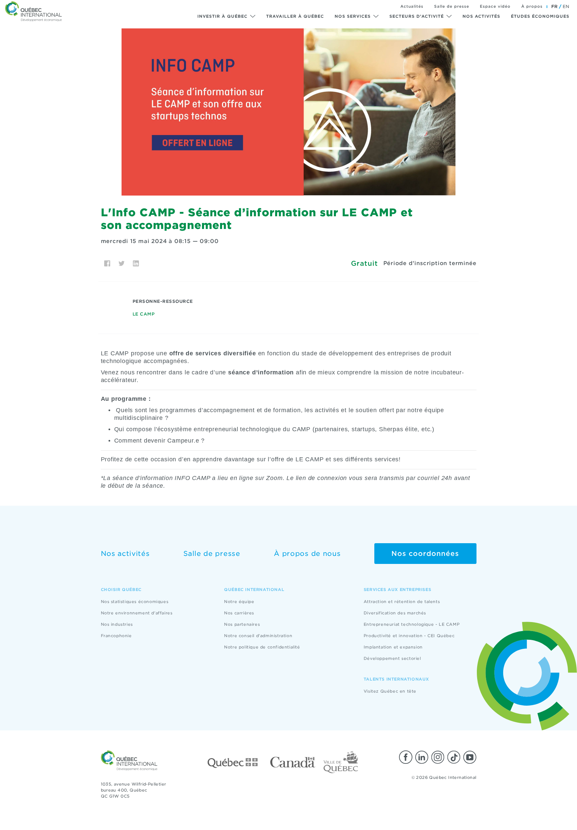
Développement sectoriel (392, 658)
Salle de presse (451, 6)
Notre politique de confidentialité (262, 646)
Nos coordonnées (425, 554)
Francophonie (116, 635)
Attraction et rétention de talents (402, 601)
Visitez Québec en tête (390, 691)
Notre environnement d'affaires (137, 612)
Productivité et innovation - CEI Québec (409, 635)
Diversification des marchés (395, 612)
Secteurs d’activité (416, 16)
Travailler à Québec (295, 16)
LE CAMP (144, 314)
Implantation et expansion (393, 646)
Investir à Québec (222, 16)
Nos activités (481, 16)
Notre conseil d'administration (258, 635)
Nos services (353, 16)
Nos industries (117, 624)
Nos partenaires (242, 624)
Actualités (411, 6)
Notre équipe (239, 601)
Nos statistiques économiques (135, 601)
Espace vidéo (495, 6)
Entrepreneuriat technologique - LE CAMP (411, 624)
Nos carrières (239, 612)
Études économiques (540, 16)
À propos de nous (307, 554)
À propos (532, 6)
